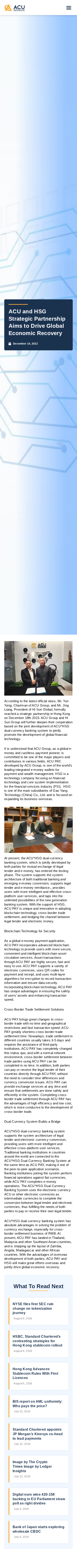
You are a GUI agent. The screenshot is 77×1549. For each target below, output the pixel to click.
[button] (69, 7)
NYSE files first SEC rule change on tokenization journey (33, 1308)
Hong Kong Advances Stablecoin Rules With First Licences (35, 1373)
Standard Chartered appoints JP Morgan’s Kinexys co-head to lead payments (38, 1434)
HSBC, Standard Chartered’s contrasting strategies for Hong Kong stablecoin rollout (37, 1341)
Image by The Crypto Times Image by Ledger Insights (32, 1466)
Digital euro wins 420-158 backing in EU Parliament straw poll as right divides (39, 1499)
